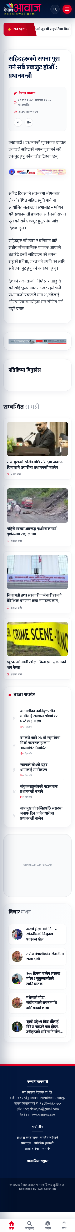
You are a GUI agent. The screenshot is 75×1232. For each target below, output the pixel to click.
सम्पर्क (46, 1149)
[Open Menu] (67, 9)
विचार (20, 912)
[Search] (55, 9)
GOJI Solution (47, 1188)
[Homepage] (22, 9)
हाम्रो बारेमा (32, 1149)
